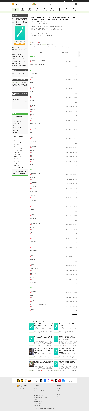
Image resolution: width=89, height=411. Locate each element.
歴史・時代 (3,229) (18, 160)
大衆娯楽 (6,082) (17, 156)
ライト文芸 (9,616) (18, 150)
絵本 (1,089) (16, 163)
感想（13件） (65, 52)
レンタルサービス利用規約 (39, 392)
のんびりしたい (51, 47)
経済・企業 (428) (17, 158)
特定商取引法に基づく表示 (39, 395)
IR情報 (58, 390)
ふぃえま (35, 327)
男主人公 (45, 47)
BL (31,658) (16, 165)
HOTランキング (16, 118)
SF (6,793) (16, 146)
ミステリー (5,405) (18, 142)
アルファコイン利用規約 (39, 390)
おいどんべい (33, 21)
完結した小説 (15, 130)
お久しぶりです (15, 99)
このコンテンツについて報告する (19, 111)
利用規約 (36, 388)
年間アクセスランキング (18, 121)
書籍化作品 (15, 125)
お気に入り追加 (20, 43)
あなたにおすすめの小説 (18, 116)
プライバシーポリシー (38, 403)
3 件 (44, 21)
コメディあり (71, 47)
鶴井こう (35, 364)
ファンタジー (44, 44)
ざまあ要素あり (58, 47)
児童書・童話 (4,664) (18, 161)
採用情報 (59, 392)
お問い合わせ (37, 405)
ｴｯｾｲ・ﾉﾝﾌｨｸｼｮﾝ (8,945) (19, 167)
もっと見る (25, 76)
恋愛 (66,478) (16, 140)
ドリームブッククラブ (61, 396)
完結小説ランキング (17, 123)
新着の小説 (15, 132)
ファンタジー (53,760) (18, 138)
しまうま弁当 (61, 364)
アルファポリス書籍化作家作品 (19, 171)
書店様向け (59, 394)
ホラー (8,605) (17, 144)
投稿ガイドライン (38, 401)
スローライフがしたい (39, 47)
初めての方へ (22, 388)
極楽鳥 (35, 352)
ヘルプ (35, 399)
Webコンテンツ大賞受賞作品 (19, 173)
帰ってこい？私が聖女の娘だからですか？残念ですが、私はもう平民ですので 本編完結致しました (19, 86)
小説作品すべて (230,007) (18, 136)
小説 (30, 44)
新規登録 (67, 1)
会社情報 (59, 388)
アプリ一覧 (35, 381)
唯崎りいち (61, 327)
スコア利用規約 (37, 393)
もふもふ (31, 47)
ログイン (74, 1)
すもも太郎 (61, 352)
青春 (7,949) (16, 152)
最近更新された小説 (17, 127)
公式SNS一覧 (69, 381)
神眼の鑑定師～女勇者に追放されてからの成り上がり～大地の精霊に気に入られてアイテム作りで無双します (68, 350)
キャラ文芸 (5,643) (18, 148)
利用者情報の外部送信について (40, 397)
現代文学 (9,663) (17, 154)
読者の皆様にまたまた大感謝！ (18, 105)
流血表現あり (65, 47)
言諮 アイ (36, 339)
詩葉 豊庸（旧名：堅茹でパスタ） (65, 339)
